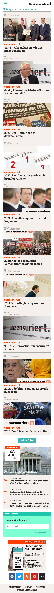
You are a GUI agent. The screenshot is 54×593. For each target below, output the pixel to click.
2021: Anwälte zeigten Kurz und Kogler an (25, 219)
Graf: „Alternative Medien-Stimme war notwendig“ (26, 91)
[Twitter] (19, 576)
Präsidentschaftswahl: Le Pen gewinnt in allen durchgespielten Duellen (29, 481)
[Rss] (27, 576)
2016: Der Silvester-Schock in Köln (26, 431)
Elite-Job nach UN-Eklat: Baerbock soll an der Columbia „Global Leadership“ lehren (29, 504)
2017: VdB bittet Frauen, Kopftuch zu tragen (26, 390)
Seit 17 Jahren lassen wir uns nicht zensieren (23, 49)
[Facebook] (12, 576)
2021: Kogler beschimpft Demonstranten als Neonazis (23, 262)
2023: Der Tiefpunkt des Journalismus (19, 134)
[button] (5, 2)
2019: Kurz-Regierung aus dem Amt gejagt (24, 304)
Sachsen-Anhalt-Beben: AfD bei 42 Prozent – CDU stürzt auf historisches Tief (30, 493)
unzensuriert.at (12, 44)
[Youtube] (34, 576)
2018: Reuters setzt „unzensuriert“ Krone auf (26, 347)
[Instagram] (42, 576)
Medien (7, 14)
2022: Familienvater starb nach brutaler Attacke (24, 177)
